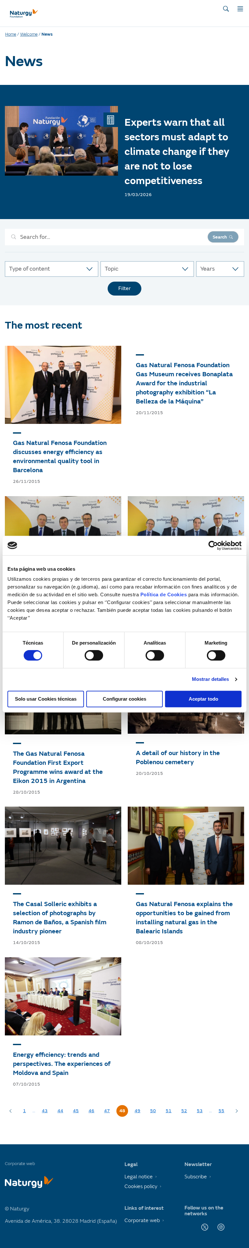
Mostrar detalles (210, 679)
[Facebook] (188, 1227)
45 (76, 1111)
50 (153, 1111)
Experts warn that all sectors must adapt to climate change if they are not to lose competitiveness (176, 151)
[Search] (226, 9)
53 (200, 1111)
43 (45, 1111)
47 (107, 1111)
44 (60, 1111)
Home (10, 34)
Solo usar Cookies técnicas (46, 699)
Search (220, 237)
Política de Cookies (163, 594)
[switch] (94, 655)
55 (221, 1111)
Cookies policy (140, 1186)
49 (137, 1111)
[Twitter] (205, 1227)
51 (169, 1111)
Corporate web (142, 1220)
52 (184, 1111)
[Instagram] (221, 1227)
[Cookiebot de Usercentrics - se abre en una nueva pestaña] (213, 545)
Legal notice (138, 1177)
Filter (124, 288)
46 (91, 1111)
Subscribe (195, 1177)
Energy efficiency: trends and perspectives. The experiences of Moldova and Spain (62, 1064)
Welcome (29, 34)
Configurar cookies (124, 699)
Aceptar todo (203, 699)
